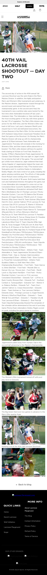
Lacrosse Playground (12, 527)
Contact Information (32, 521)
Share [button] (7, 88)
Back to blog (24, 485)
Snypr (6, 532)
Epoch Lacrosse (10, 517)
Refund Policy (30, 531)
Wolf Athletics (9, 522)
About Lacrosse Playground (31, 509)
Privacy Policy (30, 526)
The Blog (28, 516)
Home (6, 512)
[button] (2, 17)
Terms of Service (31, 536)
